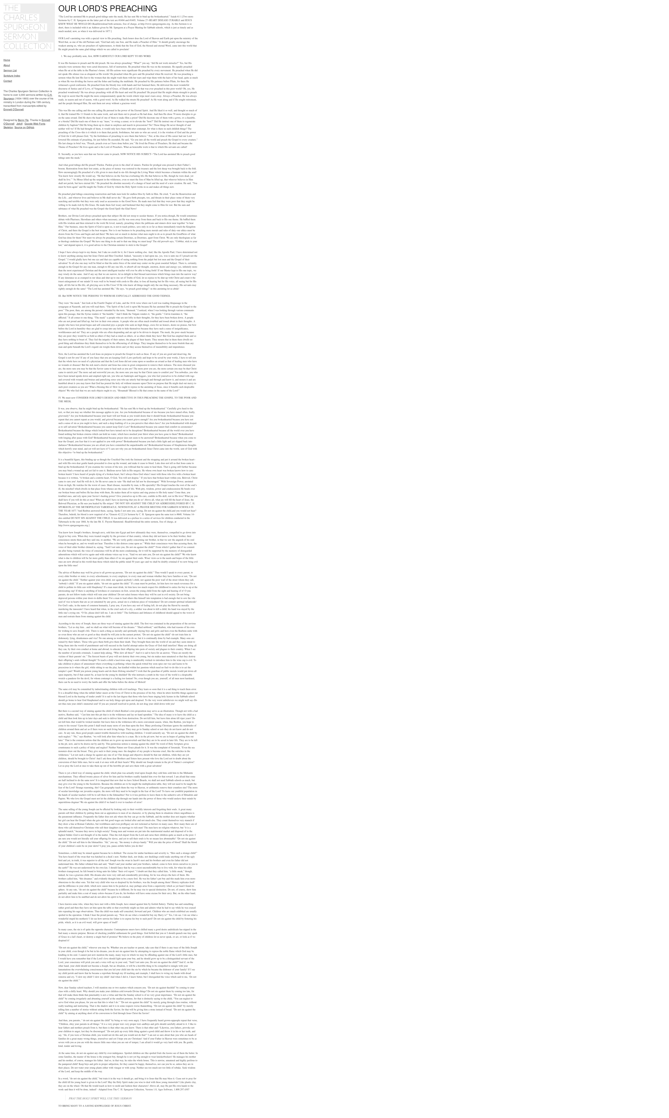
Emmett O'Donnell (13, 109)
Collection (27, 46)
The (11, 8)
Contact (7, 81)
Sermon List (10, 70)
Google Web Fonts (35, 123)
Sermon (19, 37)
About (6, 65)
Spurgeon (24, 27)
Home (6, 60)
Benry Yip (23, 120)
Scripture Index (11, 75)
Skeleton (8, 127)
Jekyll (19, 123)
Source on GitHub (24, 127)
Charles (20, 18)
